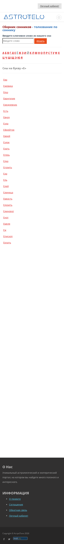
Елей (6, 186)
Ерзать (7, 242)
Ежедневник (10, 104)
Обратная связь (18, 510)
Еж (4, 230)
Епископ (8, 236)
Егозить (7, 167)
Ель (5, 179)
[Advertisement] (32, 282)
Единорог (8, 211)
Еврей (6, 136)
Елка (5, 161)
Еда (5, 173)
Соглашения (16, 504)
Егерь (6, 154)
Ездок (6, 142)
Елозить (7, 205)
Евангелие (9, 98)
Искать (40, 41)
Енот (6, 217)
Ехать (6, 148)
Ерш (5, 92)
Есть (5, 111)
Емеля (6, 223)
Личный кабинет (49, 6)
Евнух (6, 117)
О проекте (15, 498)
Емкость (7, 198)
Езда (5, 123)
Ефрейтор (8, 129)
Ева (5, 79)
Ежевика (8, 86)
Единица (8, 192)
